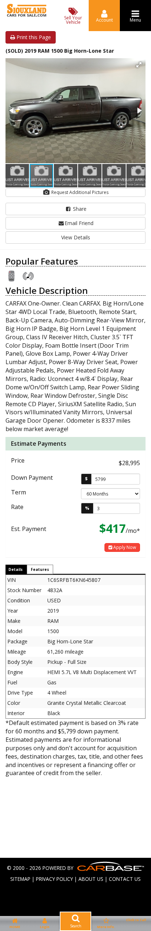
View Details (75, 237)
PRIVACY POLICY (54, 878)
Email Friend (79, 223)
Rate (17, 507)
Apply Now (124, 547)
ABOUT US (90, 878)
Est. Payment (28, 529)
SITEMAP (20, 878)
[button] (139, 65)
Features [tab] (40, 569)
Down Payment (32, 478)
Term (18, 492)
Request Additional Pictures (79, 192)
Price (18, 460)
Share (78, 208)
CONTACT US (125, 878)
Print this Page (33, 37)
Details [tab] (15, 569)
